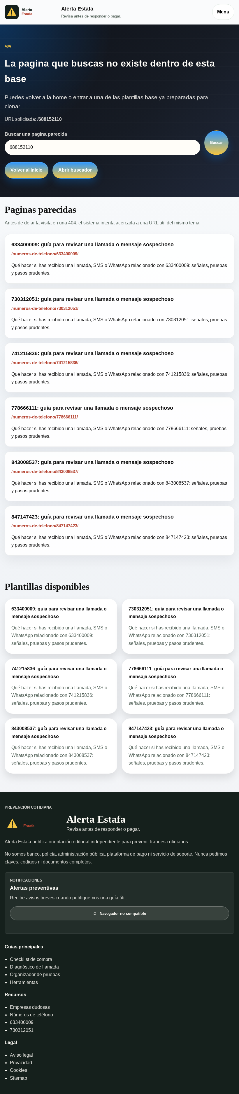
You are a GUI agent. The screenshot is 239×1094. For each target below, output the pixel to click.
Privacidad (21, 1062)
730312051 (22, 1030)
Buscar (216, 142)
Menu (223, 11)
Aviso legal (21, 1055)
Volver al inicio (26, 169)
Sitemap (18, 1078)
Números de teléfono (31, 1014)
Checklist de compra (31, 959)
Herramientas (24, 982)
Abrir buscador (75, 169)
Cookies (18, 1070)
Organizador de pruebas (35, 974)
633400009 (22, 1022)
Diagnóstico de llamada (34, 966)
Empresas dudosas (30, 1007)
